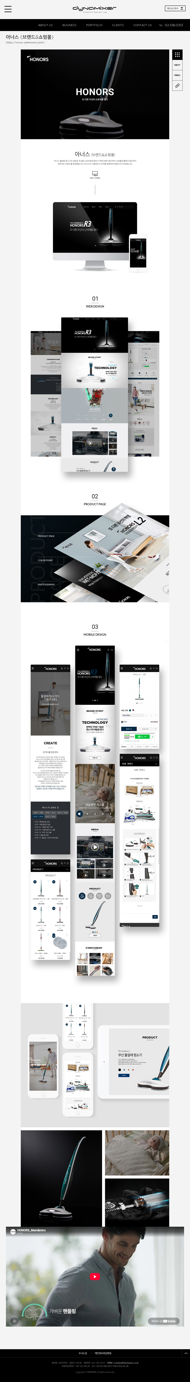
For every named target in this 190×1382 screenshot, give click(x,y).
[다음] (177, 75)
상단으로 (186, 1353)
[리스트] (177, 54)
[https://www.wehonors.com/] (177, 85)
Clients (118, 25)
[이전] (177, 65)
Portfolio (94, 25)
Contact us (142, 25)
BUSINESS (69, 25)
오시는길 (83, 1353)
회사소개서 (172, 8)
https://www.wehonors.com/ (25, 42)
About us (45, 25)
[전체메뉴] (8, 9)
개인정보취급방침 (103, 1353)
